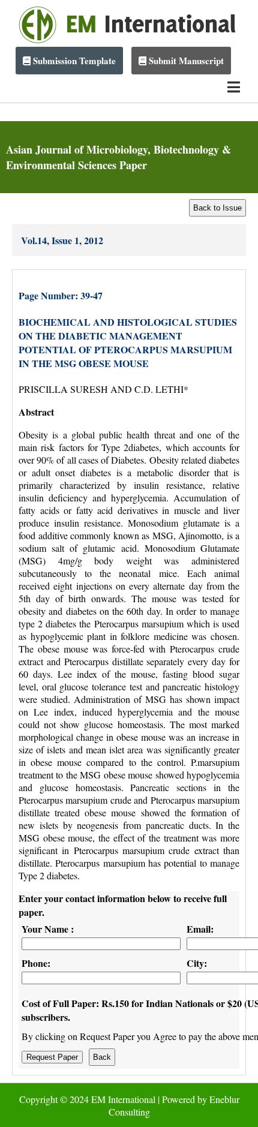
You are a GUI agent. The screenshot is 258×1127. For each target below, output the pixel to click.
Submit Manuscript (185, 60)
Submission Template (73, 60)
